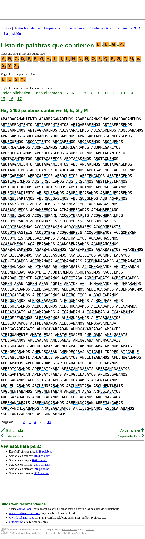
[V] (138, 60)
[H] (49, 60)
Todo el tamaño (48, 93)
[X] (4, 68)
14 (131, 93)
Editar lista (14, 430)
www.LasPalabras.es (21, 517)
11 (106, 93)
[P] (100, 60)
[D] (23, 60)
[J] (61, 60)
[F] (36, 60)
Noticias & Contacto (77, 533)
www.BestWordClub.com (24, 513)
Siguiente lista (129, 436)
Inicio (6, 28)
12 (114, 93)
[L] (68, 60)
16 (11, 98)
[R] (113, 60)
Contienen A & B (127, 28)
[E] (29, 60)
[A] (4, 60)
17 (19, 98)
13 (122, 93)
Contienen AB (100, 28)
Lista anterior (14, 436)
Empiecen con (54, 28)
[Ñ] (87, 60)
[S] (119, 60)
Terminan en (77, 28)
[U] (132, 60)
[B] (10, 60)
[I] (55, 60)
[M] (74, 60)
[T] (126, 60)
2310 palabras (42, 464)
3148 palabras (43, 451)
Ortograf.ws (16, 521)
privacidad (89, 529)
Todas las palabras (27, 28)
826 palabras (39, 460)
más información (69, 529)
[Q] (106, 60)
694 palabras (41, 469)
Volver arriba (130, 430)
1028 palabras (42, 455)
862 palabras (41, 473)
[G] (42, 60)
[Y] (10, 68)
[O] (93, 60)
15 (3, 98)
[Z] (16, 68)
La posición (12, 34)
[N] (81, 60)
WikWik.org (24, 508)
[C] (16, 60)
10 (98, 93)
